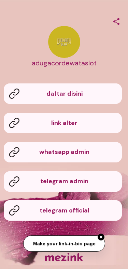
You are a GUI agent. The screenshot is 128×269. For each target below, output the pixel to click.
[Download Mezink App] (64, 257)
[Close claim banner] (101, 237)
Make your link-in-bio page (64, 243)
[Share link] (116, 20)
